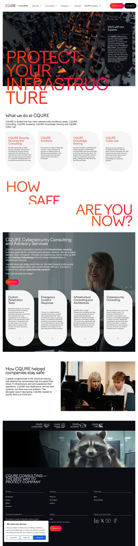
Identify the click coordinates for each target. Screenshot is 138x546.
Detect (8, 503)
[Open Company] (70, 6)
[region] (26, 531)
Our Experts (53, 500)
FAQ (51, 519)
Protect (8, 500)
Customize (13, 537)
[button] (122, 287)
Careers (52, 503)
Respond (8, 506)
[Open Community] (56, 6)
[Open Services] (40, 6)
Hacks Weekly (98, 500)
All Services (9, 497)
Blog (95, 497)
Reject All (26, 537)
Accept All (39, 537)
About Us (53, 497)
